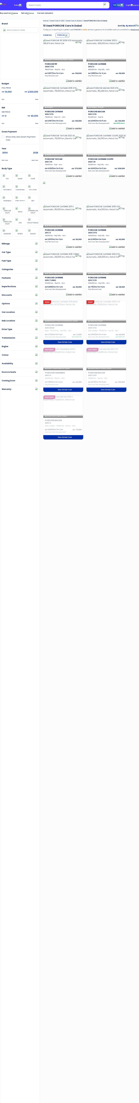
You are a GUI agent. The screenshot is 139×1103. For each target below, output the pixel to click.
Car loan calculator (45, 13)
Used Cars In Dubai (74, 21)
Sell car (24, 13)
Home (45, 21)
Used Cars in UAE (57, 21)
